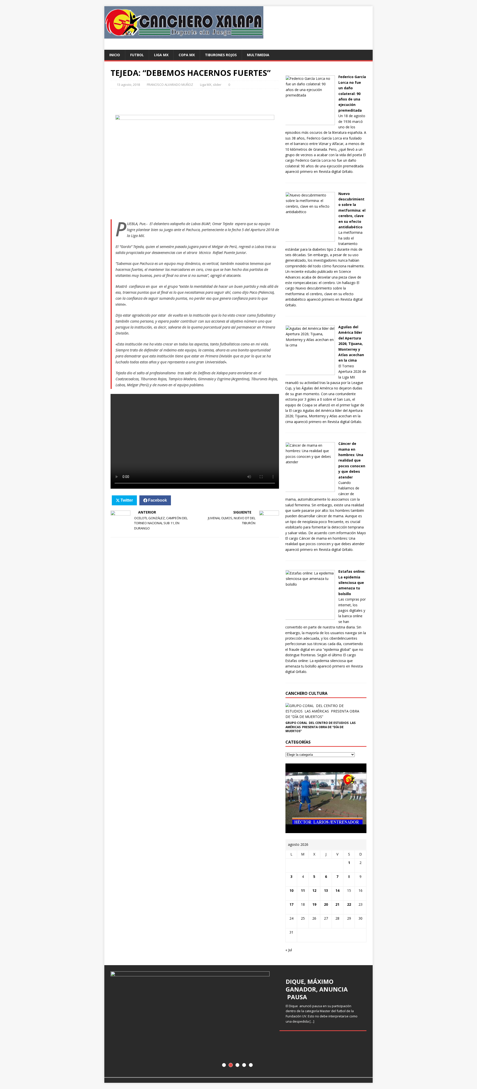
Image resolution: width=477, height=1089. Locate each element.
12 (314, 890)
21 (337, 904)
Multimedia (258, 54)
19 (314, 904)
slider (217, 84)
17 (291, 904)
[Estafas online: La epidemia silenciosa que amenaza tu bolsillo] (310, 616)
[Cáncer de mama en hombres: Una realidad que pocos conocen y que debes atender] (310, 488)
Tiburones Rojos (221, 54)
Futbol (137, 54)
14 (337, 890)
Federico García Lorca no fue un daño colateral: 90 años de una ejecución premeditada (352, 93)
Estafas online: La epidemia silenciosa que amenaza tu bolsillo (351, 582)
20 (326, 904)
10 (291, 890)
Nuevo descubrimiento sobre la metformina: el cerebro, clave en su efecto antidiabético (351, 210)
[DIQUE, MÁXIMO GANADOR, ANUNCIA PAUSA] (238, 1021)
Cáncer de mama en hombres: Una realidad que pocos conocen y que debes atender (351, 460)
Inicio (114, 54)
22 (349, 904)
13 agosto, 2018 (128, 84)
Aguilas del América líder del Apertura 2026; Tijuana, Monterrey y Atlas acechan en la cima (351, 344)
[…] (312, 1021)
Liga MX (161, 54)
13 (326, 890)
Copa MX (187, 54)
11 (303, 890)
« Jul (288, 949)
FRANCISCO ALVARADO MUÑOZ (170, 84)
